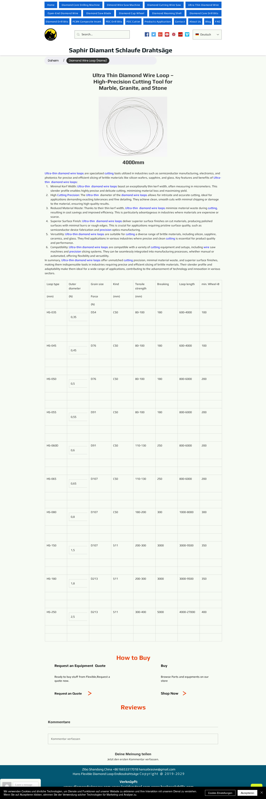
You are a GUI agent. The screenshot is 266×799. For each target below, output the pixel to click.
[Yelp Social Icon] (180, 34)
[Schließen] (261, 793)
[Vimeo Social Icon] (187, 34)
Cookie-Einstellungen (220, 793)
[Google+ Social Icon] (160, 34)
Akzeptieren (247, 793)
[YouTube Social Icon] (167, 34)
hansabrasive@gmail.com (157, 769)
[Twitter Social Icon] (153, 34)
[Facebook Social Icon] (147, 34)
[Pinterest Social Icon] (174, 34)
